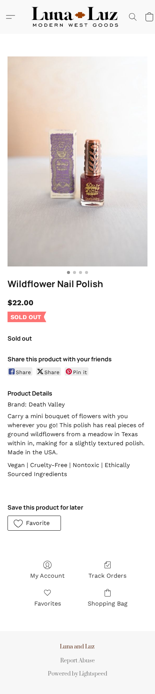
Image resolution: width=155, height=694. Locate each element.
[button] (77, 17)
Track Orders (107, 575)
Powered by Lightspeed (77, 673)
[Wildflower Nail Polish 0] (77, 161)
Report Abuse (77, 660)
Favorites (47, 603)
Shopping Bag (108, 603)
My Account (47, 575)
